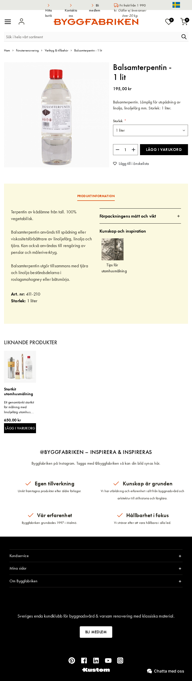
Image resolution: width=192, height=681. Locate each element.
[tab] (140, 216)
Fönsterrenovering (27, 50)
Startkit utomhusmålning (18, 391)
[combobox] (92, 37)
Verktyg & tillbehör (56, 50)
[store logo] (96, 22)
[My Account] (21, 22)
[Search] (184, 36)
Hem (7, 50)
